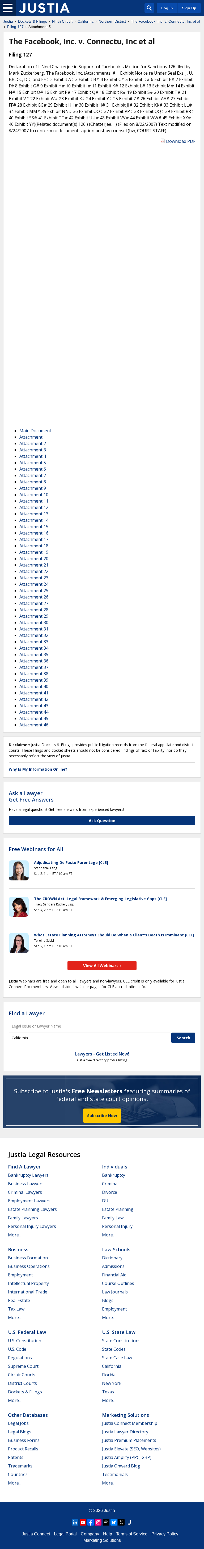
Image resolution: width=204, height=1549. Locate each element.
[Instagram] (98, 1522)
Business (18, 1249)
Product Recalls (23, 1449)
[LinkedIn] (75, 1522)
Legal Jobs (18, 1423)
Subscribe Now (102, 1115)
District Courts (22, 1383)
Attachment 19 (33, 552)
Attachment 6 (32, 469)
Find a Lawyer (27, 1013)
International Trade (27, 1292)
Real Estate (19, 1300)
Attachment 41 (33, 693)
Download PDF (180, 141)
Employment (20, 1275)
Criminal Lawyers (25, 1192)
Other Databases (28, 1415)
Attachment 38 (33, 674)
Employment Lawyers (29, 1201)
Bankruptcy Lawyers (28, 1175)
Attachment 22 (33, 571)
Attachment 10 (33, 495)
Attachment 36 (33, 661)
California (111, 1366)
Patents (15, 1457)
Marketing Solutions (125, 1415)
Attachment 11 (33, 501)
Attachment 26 (33, 597)
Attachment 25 (33, 590)
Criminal (110, 1184)
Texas (108, 1392)
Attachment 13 (33, 514)
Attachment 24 (33, 584)
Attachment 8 (32, 482)
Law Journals (115, 1292)
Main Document (35, 431)
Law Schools (116, 1249)
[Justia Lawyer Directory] (129, 1522)
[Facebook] (90, 1522)
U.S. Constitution (24, 1341)
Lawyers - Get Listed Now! (102, 1054)
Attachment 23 (33, 578)
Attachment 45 (33, 718)
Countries (18, 1474)
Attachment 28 (33, 610)
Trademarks (20, 1466)
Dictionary (112, 1258)
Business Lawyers (26, 1184)
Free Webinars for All (36, 849)
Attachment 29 (33, 616)
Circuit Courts (21, 1375)
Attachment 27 (33, 603)
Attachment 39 (33, 680)
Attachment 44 (33, 712)
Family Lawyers (23, 1218)
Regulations (20, 1358)
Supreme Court (23, 1366)
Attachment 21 (33, 565)
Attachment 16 (33, 533)
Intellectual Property (28, 1283)
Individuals (114, 1166)
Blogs (107, 1300)
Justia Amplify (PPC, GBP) (126, 1457)
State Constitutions (121, 1341)
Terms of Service (131, 1534)
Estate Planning (117, 1209)
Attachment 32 (33, 635)
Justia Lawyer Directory (125, 1432)
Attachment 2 (32, 443)
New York (111, 1383)
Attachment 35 (33, 654)
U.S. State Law (118, 1332)
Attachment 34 (33, 648)
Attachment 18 (33, 546)
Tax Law (16, 1309)
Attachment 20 (33, 558)
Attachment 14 (33, 520)
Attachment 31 (33, 629)
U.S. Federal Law (27, 1332)
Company (90, 1534)
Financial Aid (114, 1275)
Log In (167, 8)
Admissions (113, 1266)
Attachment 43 (33, 706)
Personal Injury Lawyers (32, 1226)
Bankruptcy (113, 1175)
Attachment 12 (33, 507)
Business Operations (29, 1266)
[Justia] (44, 8)
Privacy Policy (164, 1534)
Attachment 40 (33, 686)
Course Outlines (118, 1283)
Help (107, 1534)
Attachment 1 (32, 437)
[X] (121, 1522)
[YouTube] (83, 1522)
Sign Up (189, 8)
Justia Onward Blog (121, 1466)
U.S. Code (17, 1349)
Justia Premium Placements (129, 1440)
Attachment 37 (33, 667)
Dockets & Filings (25, 1392)
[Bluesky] (113, 1522)
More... (14, 1235)
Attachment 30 (33, 622)
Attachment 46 (33, 725)
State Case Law (117, 1358)
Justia (109, 1510)
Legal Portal (65, 1534)
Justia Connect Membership (129, 1423)
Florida (109, 1375)
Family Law (113, 1218)
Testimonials (115, 1474)
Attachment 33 (33, 642)
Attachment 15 (33, 526)
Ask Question (102, 820)
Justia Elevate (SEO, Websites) (131, 1449)
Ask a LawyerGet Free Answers (31, 796)
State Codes (114, 1349)
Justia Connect (36, 1534)
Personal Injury (117, 1226)
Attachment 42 (33, 699)
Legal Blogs (19, 1432)
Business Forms (24, 1440)
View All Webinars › (102, 965)
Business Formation (28, 1258)
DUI (106, 1201)
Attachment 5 (32, 463)
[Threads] (106, 1522)
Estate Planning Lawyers (32, 1209)
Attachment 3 (32, 450)
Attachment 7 (32, 475)
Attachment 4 (32, 456)
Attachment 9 (32, 488)
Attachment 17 (33, 539)
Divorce (109, 1192)
